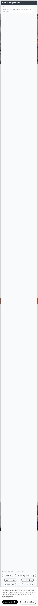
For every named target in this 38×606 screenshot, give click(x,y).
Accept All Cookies (9, 602)
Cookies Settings (28, 602)
